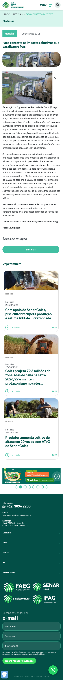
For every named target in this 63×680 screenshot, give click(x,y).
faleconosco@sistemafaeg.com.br (16, 515)
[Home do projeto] (13, 5)
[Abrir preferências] (4, 674)
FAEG (54, 327)
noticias (17, 14)
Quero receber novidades (19, 660)
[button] (57, 476)
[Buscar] (58, 5)
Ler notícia (15, 327)
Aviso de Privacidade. (37, 654)
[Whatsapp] (53, 670)
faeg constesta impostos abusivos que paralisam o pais (42, 14)
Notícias (31, 249)
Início (7, 14)
